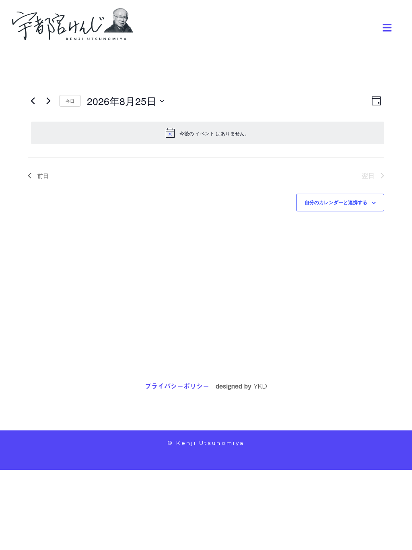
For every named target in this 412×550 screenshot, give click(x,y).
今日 (70, 100)
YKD (260, 386)
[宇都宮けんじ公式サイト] (72, 23)
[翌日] (48, 101)
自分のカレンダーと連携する (336, 202)
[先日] (32, 101)
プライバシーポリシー (177, 386)
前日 (43, 176)
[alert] (207, 133)
